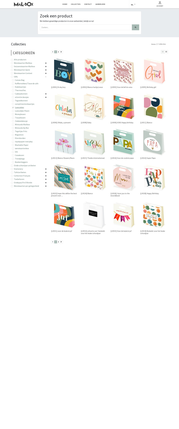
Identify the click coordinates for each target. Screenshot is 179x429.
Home (153, 44)
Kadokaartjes (20, 87)
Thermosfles (20, 90)
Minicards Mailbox (22, 124)
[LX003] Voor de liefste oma (121, 87)
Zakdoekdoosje (21, 121)
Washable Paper (21, 145)
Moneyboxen (20, 114)
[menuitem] (65, 4)
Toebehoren (19, 179)
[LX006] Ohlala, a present (61, 122)
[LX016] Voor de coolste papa (122, 158)
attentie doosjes (22, 97)
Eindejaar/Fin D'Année (23, 182)
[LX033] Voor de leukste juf (121, 231)
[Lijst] (166, 52)
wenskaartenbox (22, 148)
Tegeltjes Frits (21, 131)
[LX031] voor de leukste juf (61, 231)
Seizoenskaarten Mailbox (24, 66)
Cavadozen (19, 155)
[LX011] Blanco (146, 122)
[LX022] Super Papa (147, 158)
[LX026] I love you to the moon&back (120, 194)
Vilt (16, 152)
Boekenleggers (21, 162)
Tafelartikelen (20, 172)
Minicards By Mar (22, 128)
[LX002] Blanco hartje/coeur (92, 87)
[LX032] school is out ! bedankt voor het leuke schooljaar (93, 232)
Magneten (19, 134)
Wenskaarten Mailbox (23, 63)
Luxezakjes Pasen (22, 111)
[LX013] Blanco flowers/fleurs (63, 158)
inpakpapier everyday (24, 141)
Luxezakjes (19, 107)
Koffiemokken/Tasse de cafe (26, 83)
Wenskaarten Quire (22, 70)
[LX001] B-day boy (58, 87)
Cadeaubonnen (21, 93)
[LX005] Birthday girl (148, 87)
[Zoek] (135, 27)
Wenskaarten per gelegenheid (26, 186)
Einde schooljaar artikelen (25, 165)
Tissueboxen (20, 117)
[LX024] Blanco (87, 193)
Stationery (18, 169)
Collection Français (22, 175)
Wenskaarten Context (23, 73)
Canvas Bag (19, 80)
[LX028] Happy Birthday (149, 193)
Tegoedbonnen (21, 100)
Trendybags (20, 158)
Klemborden (20, 138)
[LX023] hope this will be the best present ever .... (64, 194)
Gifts (16, 76)
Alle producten (20, 59)
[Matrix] (163, 52)
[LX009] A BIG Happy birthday (122, 122)
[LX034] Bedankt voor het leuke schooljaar (152, 232)
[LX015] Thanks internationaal (92, 158)
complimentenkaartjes (24, 104)
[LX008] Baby (86, 122)
